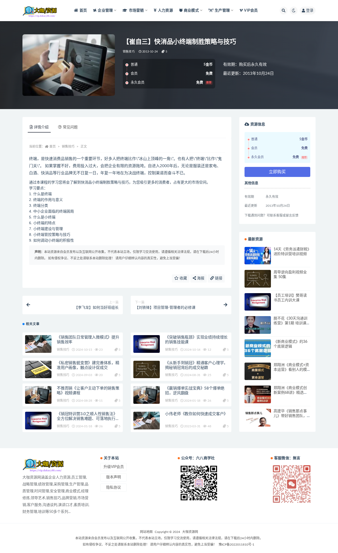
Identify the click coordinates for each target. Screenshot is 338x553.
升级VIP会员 (114, 467)
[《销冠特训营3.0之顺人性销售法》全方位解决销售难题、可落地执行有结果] (38, 420)
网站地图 (146, 531)
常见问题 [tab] (70, 127)
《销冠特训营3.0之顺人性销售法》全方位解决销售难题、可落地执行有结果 (88, 418)
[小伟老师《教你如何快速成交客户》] (146, 420)
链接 (218, 278)
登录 (309, 10)
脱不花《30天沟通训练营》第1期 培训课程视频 (292, 323)
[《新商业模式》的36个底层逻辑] (258, 348)
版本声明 (113, 477)
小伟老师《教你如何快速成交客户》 (196, 414)
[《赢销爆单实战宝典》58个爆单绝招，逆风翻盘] (146, 395)
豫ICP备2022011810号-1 (236, 544)
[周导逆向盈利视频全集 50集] (258, 279)
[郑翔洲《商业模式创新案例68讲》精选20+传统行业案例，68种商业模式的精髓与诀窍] (258, 394)
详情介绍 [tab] (41, 127)
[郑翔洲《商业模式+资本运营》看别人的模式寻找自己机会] (258, 371)
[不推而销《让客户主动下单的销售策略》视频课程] (38, 395)
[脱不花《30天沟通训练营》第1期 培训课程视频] (258, 325)
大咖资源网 (190, 531)
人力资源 (165, 10)
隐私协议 (113, 487)
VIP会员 (251, 10)
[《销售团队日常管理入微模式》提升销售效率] (38, 344)
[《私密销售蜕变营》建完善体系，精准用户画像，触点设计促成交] (38, 369)
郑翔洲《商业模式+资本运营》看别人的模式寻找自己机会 (291, 369)
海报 (200, 278)
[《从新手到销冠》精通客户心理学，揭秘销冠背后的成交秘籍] (146, 369)
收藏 (183, 278)
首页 (83, 10)
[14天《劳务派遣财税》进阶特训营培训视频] (258, 256)
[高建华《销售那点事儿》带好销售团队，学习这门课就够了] (258, 418)
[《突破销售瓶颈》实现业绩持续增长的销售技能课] (146, 344)
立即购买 (277, 172)
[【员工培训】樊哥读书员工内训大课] (258, 302)
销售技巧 (129, 51)
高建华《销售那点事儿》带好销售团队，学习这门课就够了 (290, 416)
